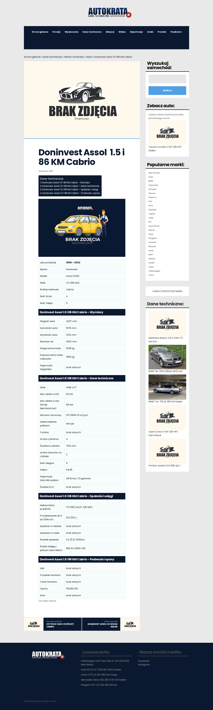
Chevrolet (153, 185)
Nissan (152, 230)
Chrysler (152, 189)
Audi (151, 177)
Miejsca (110, 31)
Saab (151, 250)
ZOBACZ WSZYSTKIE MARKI (167, 291)
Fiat (150, 201)
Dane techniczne (92, 31)
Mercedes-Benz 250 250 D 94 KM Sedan (103, 679)
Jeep (151, 218)
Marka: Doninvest (74, 57)
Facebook (143, 661)
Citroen (152, 193)
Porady (56, 31)
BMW (151, 181)
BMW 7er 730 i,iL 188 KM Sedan (165, 401)
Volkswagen (154, 271)
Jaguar (152, 213)
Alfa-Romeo (154, 173)
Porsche (152, 242)
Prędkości (176, 31)
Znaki (150, 31)
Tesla (151, 267)
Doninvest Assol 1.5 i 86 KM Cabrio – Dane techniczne (70, 186)
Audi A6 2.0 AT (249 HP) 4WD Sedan (101, 669)
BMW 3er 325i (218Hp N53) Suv (166, 371)
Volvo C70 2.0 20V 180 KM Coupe (99, 674)
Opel (151, 234)
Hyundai (152, 209)
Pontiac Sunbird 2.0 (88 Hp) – (165, 465)
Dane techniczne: (165, 304)
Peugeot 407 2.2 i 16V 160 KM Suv (99, 685)
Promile (162, 31)
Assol (89, 57)
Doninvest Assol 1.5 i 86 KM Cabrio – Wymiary (66, 182)
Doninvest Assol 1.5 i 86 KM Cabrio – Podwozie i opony (71, 193)
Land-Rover (154, 226)
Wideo (122, 31)
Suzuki (151, 262)
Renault (152, 246)
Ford (151, 205)
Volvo (151, 275)
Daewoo (153, 197)
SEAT (151, 254)
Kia (150, 222)
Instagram (144, 664)
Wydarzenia (71, 31)
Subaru (152, 258)
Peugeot (153, 238)
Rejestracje (136, 31)
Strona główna (40, 31)
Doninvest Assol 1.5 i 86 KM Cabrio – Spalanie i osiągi (70, 189)
